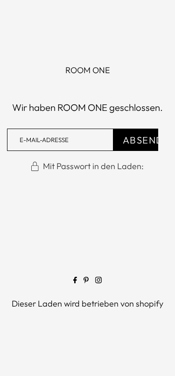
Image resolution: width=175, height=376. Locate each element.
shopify (149, 303)
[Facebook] (75, 282)
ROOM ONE (87, 70)
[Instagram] (98, 282)
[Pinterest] (86, 282)
